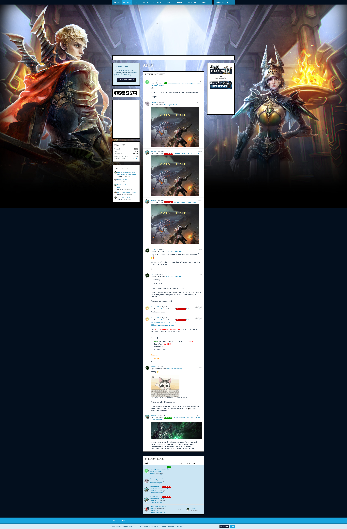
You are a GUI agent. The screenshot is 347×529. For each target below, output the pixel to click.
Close (232, 526)
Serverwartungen (156, 483)
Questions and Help (156, 475)
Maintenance (166, 486)
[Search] (232, 2)
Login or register (222, 2)
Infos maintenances (156, 492)
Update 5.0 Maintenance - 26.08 (126, 192)
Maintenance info (156, 502)
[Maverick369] (147, 309)
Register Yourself (126, 79)
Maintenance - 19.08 (193, 309)
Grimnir (119, 182)
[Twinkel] (147, 259)
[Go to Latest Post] (188, 509)
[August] (147, 89)
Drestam (120, 189)
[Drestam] (147, 173)
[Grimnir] (147, 124)
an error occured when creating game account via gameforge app (159, 469)
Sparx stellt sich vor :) (123, 197)
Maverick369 (155, 307)
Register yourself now (122, 73)
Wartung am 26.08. (122, 179)
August (135, 158)
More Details (224, 526)
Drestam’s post (160, 309)
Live (169, 467)
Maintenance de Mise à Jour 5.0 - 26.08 (187, 153)
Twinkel (119, 199)
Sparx (152, 508)
